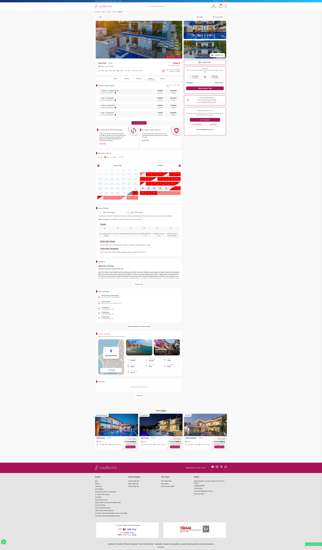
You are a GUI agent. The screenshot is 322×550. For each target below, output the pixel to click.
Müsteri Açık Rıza (100, 505)
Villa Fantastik (190, 438)
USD (171, 85)
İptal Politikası (99, 489)
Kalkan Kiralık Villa (133, 483)
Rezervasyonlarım (199, 494)
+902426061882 (197, 124)
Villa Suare (100, 438)
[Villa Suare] (116, 425)
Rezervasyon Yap (205, 88)
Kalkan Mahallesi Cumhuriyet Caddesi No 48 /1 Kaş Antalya (209, 482)
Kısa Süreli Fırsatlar (139, 123)
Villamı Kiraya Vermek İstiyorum (104, 510)
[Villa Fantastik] (205, 425)
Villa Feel (120, 11)
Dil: (223, 1)
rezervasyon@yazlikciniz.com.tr (203, 491)
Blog (96, 481)
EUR (174, 85)
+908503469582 (199, 485)
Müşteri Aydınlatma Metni (102, 508)
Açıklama (126, 78)
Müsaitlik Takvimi (206, 62)
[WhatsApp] (3, 541)
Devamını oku (139, 284)
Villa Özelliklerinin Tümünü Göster (139, 326)
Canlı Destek (213, 124)
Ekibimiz (97, 483)
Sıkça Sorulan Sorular (101, 500)
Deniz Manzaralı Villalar (167, 486)
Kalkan (108, 11)
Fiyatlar (115, 78)
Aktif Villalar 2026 (166, 481)
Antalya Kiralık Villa (133, 481)
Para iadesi (98, 497)
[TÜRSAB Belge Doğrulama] (190, 527)
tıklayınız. (140, 219)
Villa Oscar (145, 438)
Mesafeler (138, 78)
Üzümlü (114, 11)
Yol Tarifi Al (111, 370)
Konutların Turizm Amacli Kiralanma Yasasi (107, 516)
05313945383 (198, 488)
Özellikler (150, 78)
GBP (178, 85)
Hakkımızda (98, 486)
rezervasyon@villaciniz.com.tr (205, 129)
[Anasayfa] (103, 6)
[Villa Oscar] (160, 425)
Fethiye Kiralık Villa (133, 486)
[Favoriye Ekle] (136, 415)
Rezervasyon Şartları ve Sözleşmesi (105, 492)
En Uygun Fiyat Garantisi (102, 494)
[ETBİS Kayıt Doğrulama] (205, 529)
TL (167, 85)
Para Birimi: (217, 1)
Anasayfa (97, 11)
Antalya (103, 11)
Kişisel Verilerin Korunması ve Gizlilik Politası (108, 502)
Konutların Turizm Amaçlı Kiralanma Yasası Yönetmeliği (111, 513)
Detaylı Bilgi (102, 143)
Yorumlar (162, 78)
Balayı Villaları (165, 483)
